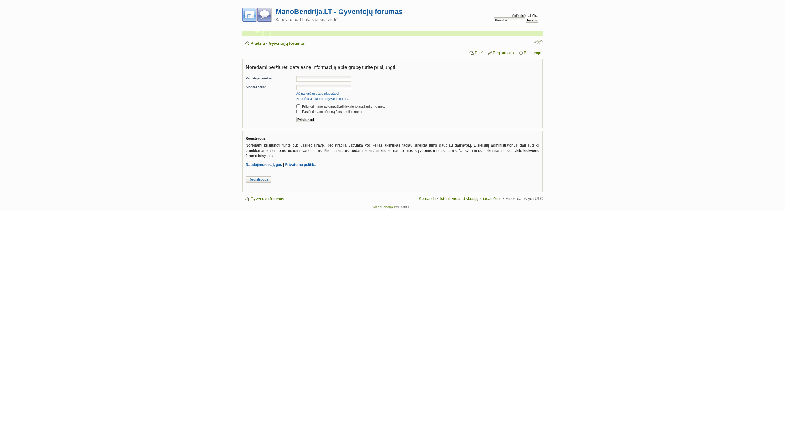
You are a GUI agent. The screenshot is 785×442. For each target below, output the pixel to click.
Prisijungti (532, 53)
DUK (479, 53)
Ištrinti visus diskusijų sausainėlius (471, 198)
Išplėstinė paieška (524, 15)
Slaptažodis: (256, 87)
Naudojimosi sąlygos (264, 165)
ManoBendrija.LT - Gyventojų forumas (339, 12)
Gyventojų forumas (287, 43)
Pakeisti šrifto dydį (538, 41)
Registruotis (503, 53)
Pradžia (258, 43)
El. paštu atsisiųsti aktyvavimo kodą (322, 99)
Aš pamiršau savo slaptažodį (317, 93)
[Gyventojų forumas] (259, 14)
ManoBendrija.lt (384, 207)
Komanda (427, 198)
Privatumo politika (300, 165)
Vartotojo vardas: (259, 78)
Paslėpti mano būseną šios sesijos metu (331, 111)
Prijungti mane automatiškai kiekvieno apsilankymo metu (343, 106)
